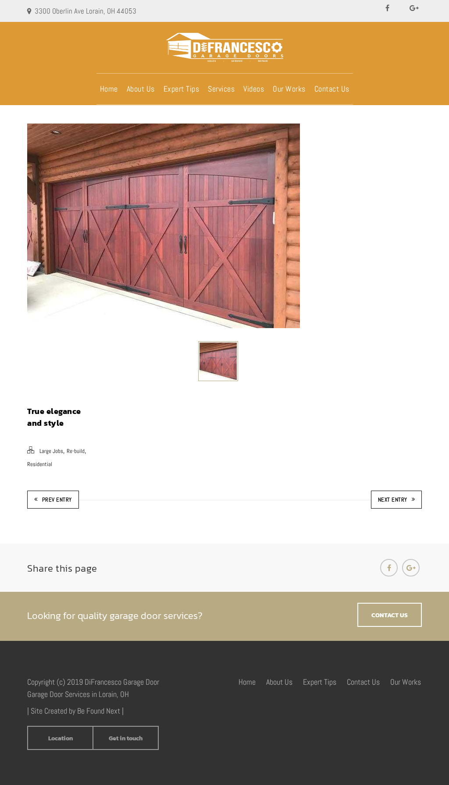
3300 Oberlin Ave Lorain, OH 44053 (85, 11)
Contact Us (331, 89)
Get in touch (126, 738)
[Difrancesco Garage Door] (224, 47)
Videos (253, 89)
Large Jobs (51, 451)
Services (221, 89)
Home (109, 89)
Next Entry (392, 499)
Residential (39, 464)
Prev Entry (57, 499)
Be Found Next (98, 711)
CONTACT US (389, 615)
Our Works (289, 89)
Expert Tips (182, 89)
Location (60, 738)
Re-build (76, 451)
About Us (141, 89)
